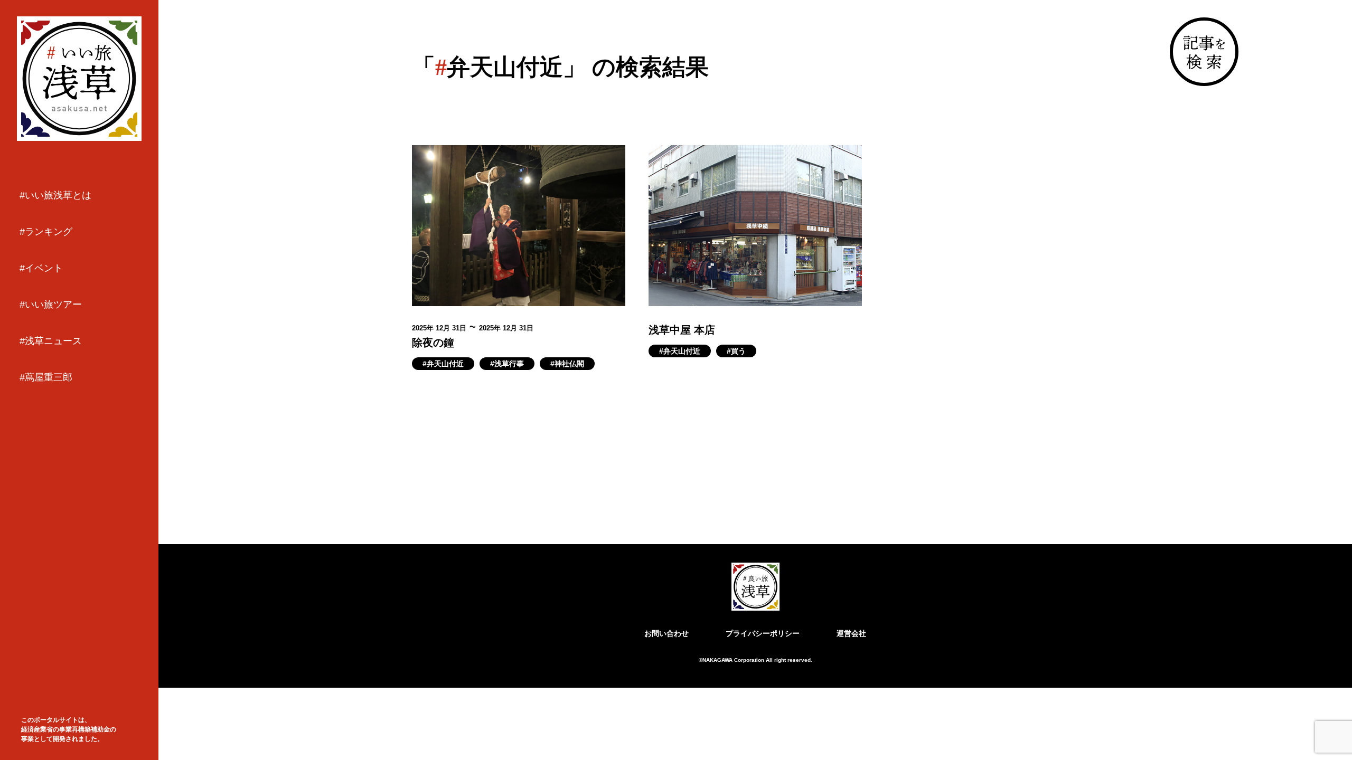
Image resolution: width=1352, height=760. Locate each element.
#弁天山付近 (443, 363)
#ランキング (46, 231)
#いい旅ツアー (51, 304)
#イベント (41, 268)
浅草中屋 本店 (682, 330)
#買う (736, 351)
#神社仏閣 (567, 363)
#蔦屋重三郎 (46, 377)
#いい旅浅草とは (55, 195)
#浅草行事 (507, 363)
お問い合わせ (666, 633)
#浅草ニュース (51, 341)
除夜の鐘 (433, 342)
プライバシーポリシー (763, 633)
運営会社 (851, 633)
